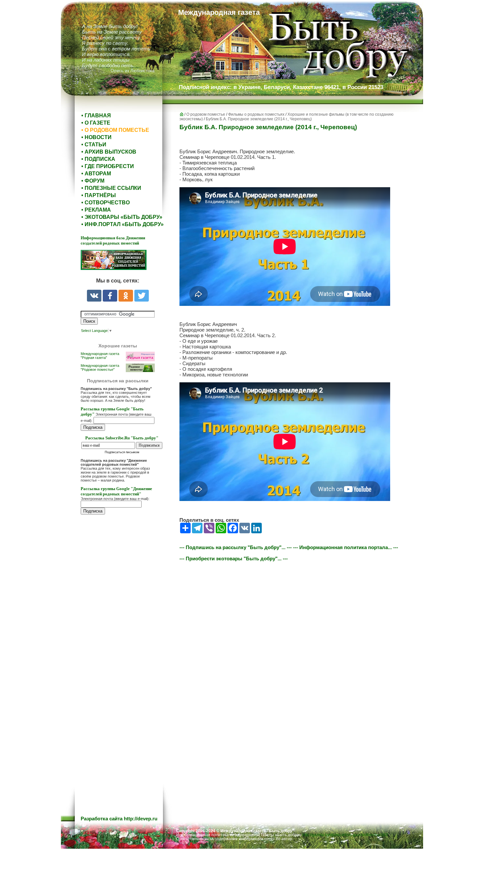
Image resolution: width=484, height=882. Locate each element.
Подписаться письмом (122, 452)
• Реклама (96, 210)
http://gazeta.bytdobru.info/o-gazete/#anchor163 (345, 835)
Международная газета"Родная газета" (100, 356)
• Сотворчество (105, 202)
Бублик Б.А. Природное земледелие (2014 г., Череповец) (259, 119)
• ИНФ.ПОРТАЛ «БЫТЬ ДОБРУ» (122, 224)
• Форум (92, 181)
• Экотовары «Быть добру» (121, 217)
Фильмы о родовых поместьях (256, 114)
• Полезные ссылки (111, 188)
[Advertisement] (120, 653)
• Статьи (93, 144)
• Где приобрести (107, 166)
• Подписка (98, 159)
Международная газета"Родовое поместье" (100, 367)
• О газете (95, 123)
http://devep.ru (140, 818)
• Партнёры (98, 195)
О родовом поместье (205, 114)
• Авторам (96, 173)
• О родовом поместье (115, 130)
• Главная (96, 115)
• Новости (96, 137)
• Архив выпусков (108, 152)
